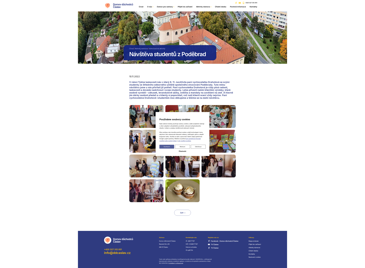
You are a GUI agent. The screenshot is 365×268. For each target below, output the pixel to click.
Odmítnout (198, 146)
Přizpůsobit (182, 151)
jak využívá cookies (184, 141)
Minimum (182, 146)
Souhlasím (167, 146)
